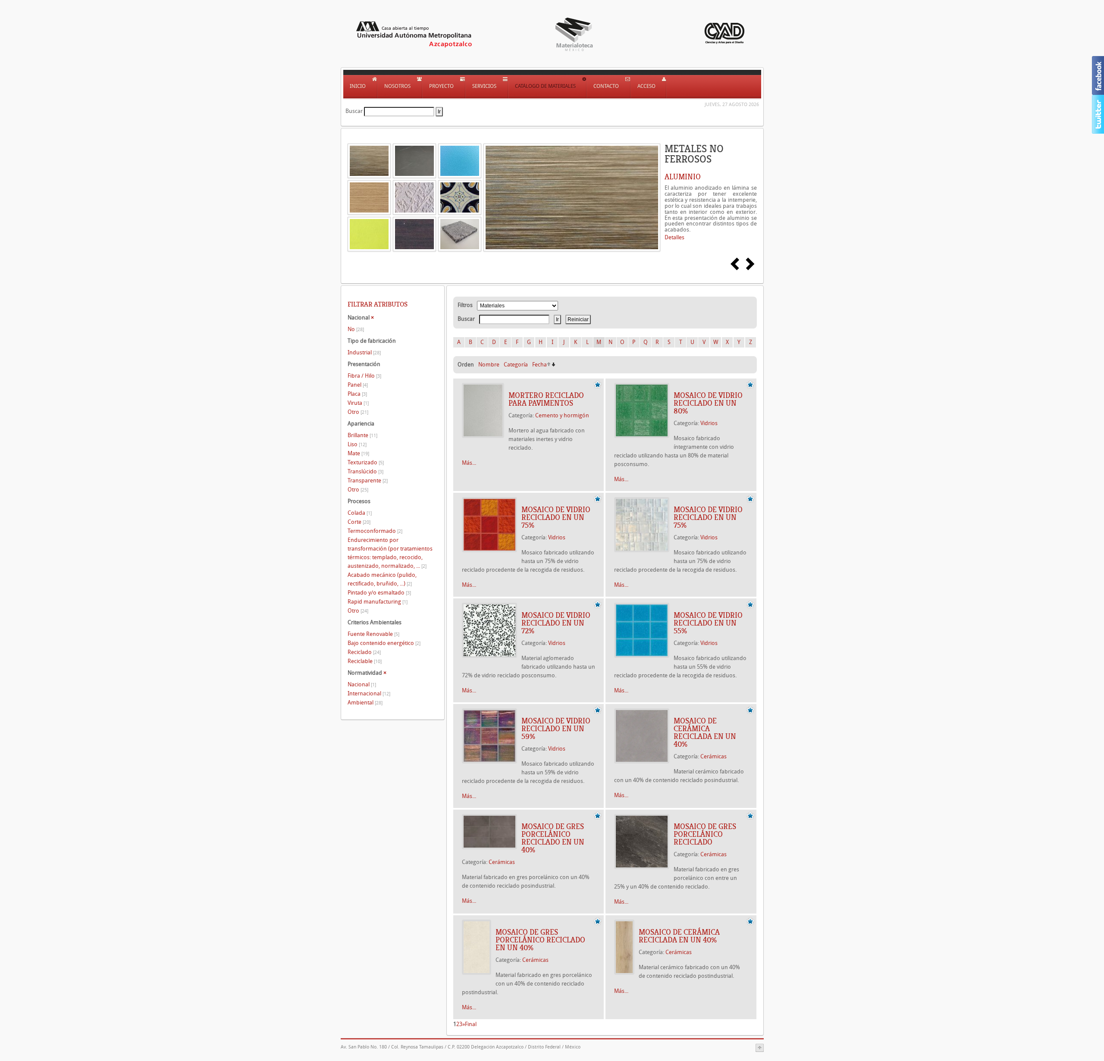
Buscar (354, 111)
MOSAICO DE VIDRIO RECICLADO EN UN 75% (555, 517)
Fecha (539, 364)
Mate (358, 453)
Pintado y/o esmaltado (379, 592)
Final (471, 1024)
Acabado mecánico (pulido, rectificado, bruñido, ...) (382, 579)
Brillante (362, 435)
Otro (358, 412)
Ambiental (365, 702)
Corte (359, 522)
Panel (358, 385)
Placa (357, 394)
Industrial (364, 352)
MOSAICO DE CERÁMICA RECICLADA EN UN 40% (705, 732)
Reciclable (365, 661)
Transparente (368, 480)
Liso (357, 444)
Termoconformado (375, 531)
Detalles (674, 237)
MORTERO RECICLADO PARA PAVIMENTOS (546, 399)
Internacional (369, 693)
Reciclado (364, 652)
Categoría (516, 364)
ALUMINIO (683, 177)
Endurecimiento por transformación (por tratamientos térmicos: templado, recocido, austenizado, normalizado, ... (390, 553)
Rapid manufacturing (378, 601)
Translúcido (365, 471)
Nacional (362, 684)
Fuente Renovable (373, 634)
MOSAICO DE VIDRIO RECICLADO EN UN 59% (555, 728)
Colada (360, 513)
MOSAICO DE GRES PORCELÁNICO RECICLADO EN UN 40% (552, 838)
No (356, 329)
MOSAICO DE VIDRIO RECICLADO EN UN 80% (708, 403)
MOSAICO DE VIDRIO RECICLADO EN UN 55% (708, 622)
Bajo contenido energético (384, 643)
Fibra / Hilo (364, 375)
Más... (469, 463)
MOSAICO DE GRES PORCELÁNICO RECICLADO (705, 834)
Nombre (488, 364)
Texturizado (366, 462)
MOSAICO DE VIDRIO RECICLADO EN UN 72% (555, 622)
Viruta (358, 403)
